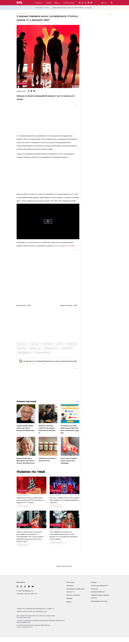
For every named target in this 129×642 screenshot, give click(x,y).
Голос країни (22, 83)
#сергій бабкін (67, 348)
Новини (48, 2)
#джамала (22, 348)
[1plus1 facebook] (29, 586)
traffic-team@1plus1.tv (25, 627)
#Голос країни (71, 344)
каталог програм (73, 595)
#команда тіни (35, 348)
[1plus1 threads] (21, 586)
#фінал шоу (35, 344)
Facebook (63, 245)
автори (94, 582)
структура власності (99, 585)
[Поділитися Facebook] (31, 91)
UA (102, 3)
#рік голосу (22, 344)
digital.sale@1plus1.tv (24, 622)
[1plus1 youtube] (33, 586)
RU (105, 3)
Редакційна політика (99, 601)
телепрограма (68, 2)
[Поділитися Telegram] (28, 91)
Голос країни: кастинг (42, 7)
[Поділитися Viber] (34, 91)
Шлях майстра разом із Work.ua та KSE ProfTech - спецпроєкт (72, 7)
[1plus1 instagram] (18, 586)
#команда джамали (42, 352)
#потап (59, 344)
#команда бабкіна (24, 352)
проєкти (38, 2)
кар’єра (69, 598)
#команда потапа (51, 348)
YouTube (71, 245)
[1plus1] (19, 3)
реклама (69, 585)
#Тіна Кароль (48, 344)
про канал (70, 582)
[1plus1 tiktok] (25, 586)
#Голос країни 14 (57, 542)
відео (56, 2)
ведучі (69, 601)
